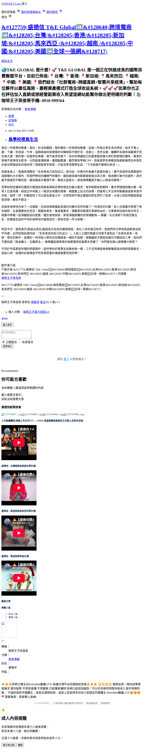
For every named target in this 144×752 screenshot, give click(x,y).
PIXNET (46, 703)
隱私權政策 (91, 703)
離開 (20, 745)
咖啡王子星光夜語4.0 (36, 311)
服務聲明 (105, 703)
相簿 (11, 116)
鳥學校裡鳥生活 (23, 139)
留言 (43, 302)
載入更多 (7, 325)
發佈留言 (7, 346)
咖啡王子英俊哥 (11, 277)
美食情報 (30, 109)
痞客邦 (35, 302)
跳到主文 (7, 61)
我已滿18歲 (8, 745)
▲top (4, 318)
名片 (11, 124)
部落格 (12, 120)
